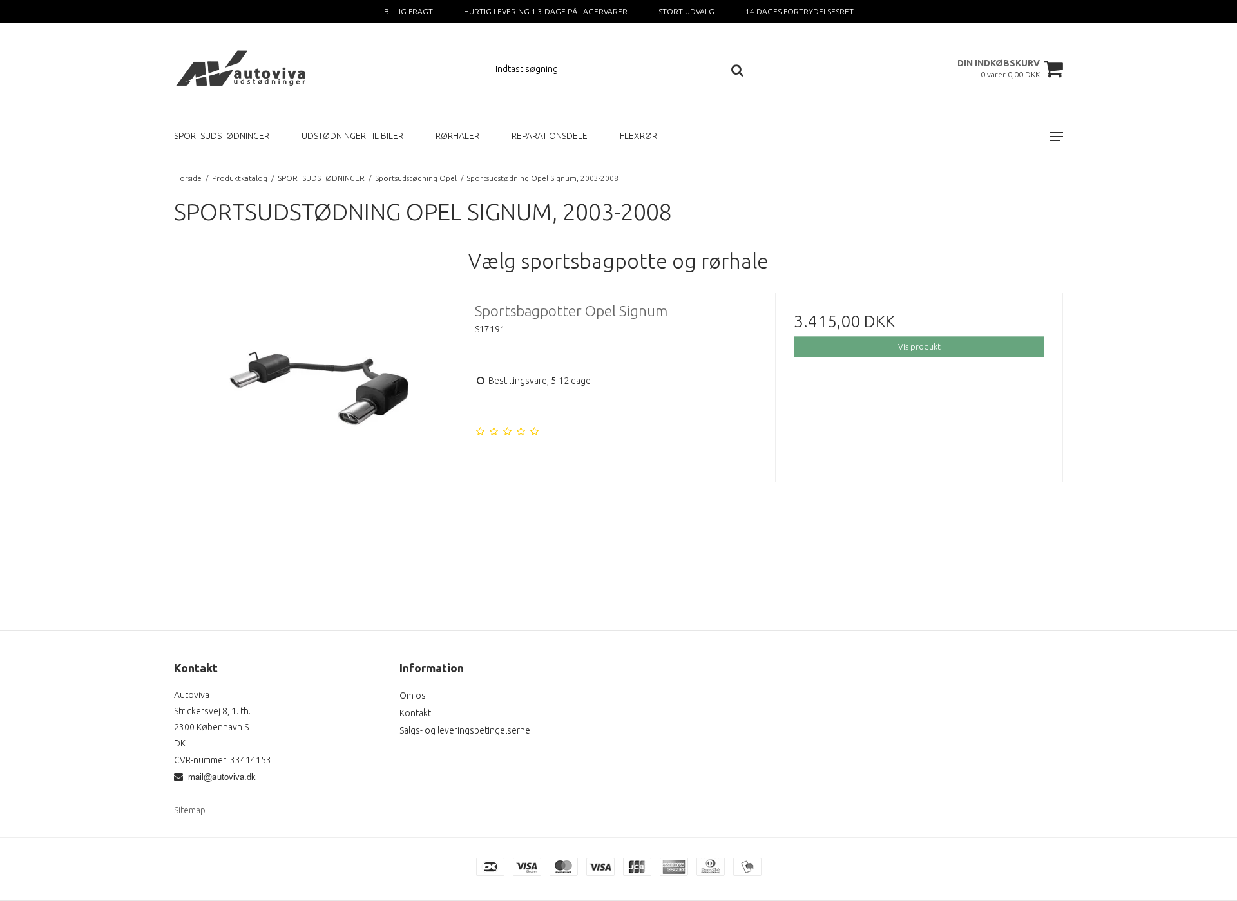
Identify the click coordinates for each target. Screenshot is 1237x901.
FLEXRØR (638, 136)
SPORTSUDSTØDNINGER (221, 136)
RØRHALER (457, 136)
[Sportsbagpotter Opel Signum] (318, 437)
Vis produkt (919, 347)
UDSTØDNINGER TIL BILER (352, 136)
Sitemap (190, 810)
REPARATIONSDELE (550, 136)
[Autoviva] (242, 68)
